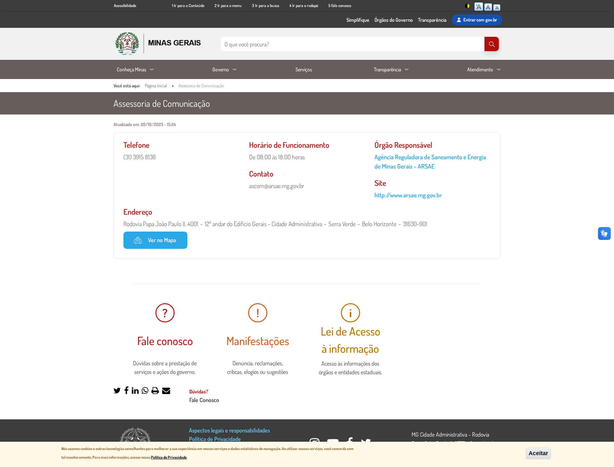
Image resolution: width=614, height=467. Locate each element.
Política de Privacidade (215, 438)
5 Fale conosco (339, 5)
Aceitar (538, 453)
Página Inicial (156, 85)
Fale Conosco (204, 399)
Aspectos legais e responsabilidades (229, 430)
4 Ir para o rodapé (303, 5)
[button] (117, 391)
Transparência (432, 20)
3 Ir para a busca (265, 5)
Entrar (480, 19)
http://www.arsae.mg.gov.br (408, 195)
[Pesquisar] (491, 44)
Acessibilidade (125, 5)
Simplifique (357, 20)
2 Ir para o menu (228, 5)
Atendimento (480, 69)
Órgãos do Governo (393, 20)
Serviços (303, 69)
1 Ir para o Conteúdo (188, 5)
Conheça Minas (131, 69)
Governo (220, 69)
